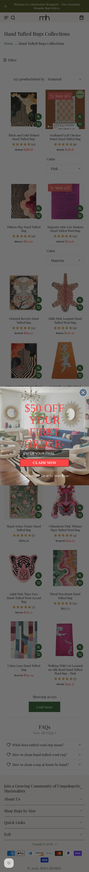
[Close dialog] (83, 392)
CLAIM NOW (44, 462)
